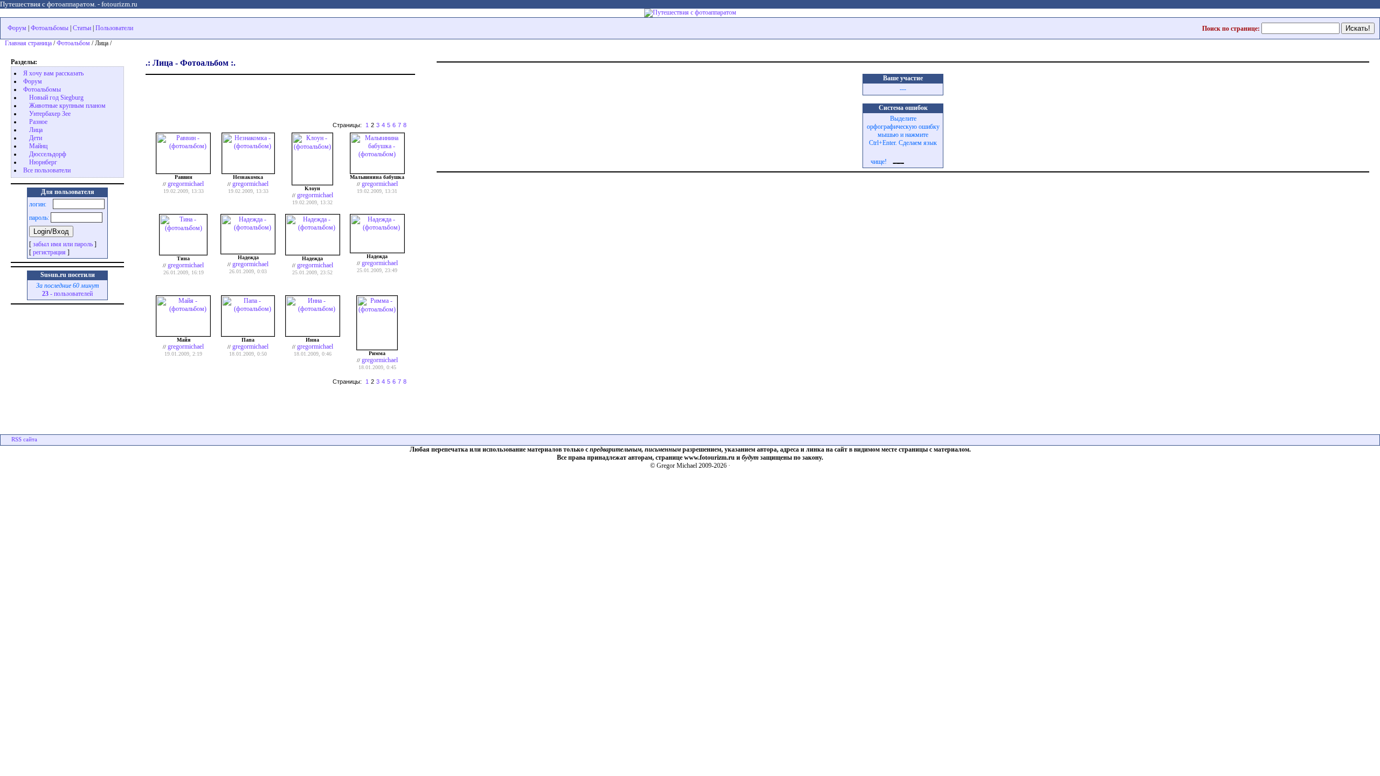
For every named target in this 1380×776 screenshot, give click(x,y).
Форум (17, 28)
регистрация (49, 252)
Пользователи (114, 28)
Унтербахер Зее (50, 113)
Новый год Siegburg (56, 97)
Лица (36, 130)
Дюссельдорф (47, 154)
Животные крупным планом (67, 105)
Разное (38, 122)
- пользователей (67, 293)
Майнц (38, 146)
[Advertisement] (272, 94)
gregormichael (186, 184)
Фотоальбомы (49, 28)
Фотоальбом (73, 43)
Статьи (82, 28)
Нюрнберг (43, 162)
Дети (35, 138)
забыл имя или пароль (63, 244)
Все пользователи (47, 170)
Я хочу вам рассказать (53, 73)
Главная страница (28, 43)
